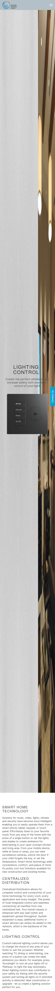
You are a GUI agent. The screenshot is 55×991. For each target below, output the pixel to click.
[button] (51, 5)
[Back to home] (9, 5)
